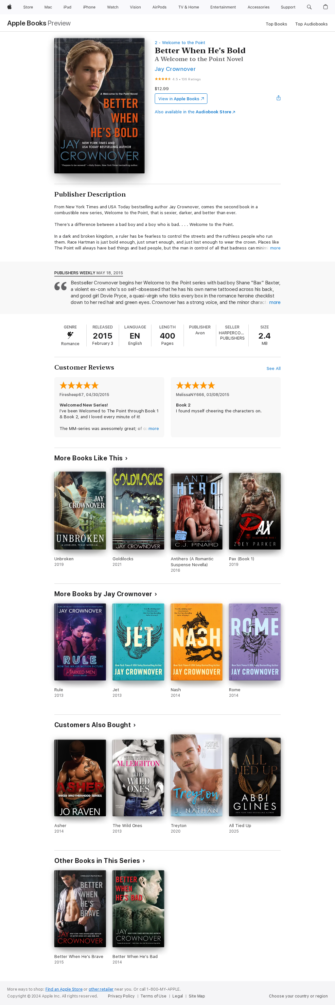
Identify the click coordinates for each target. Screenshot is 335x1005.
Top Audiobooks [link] (311, 24)
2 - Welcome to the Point (180, 42)
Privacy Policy (121, 996)
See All (274, 368)
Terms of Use (153, 996)
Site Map (197, 996)
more (275, 248)
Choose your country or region (298, 996)
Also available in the (193, 111)
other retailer (101, 989)
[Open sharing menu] (279, 98)
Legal (177, 996)
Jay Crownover (175, 68)
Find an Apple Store (64, 989)
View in (178, 98)
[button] (309, 7)
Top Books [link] (276, 24)
